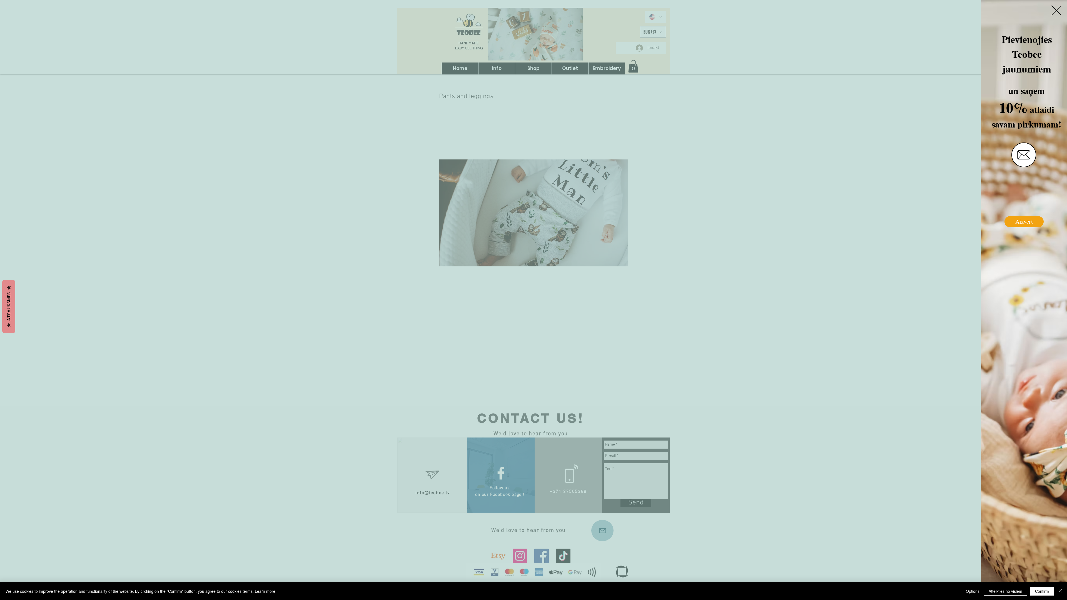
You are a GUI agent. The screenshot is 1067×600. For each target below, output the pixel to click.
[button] (1056, 10)
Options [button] (972, 591)
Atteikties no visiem (1005, 591)
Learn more (265, 591)
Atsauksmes (9, 306)
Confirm (1042, 591)
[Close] (1060, 591)
